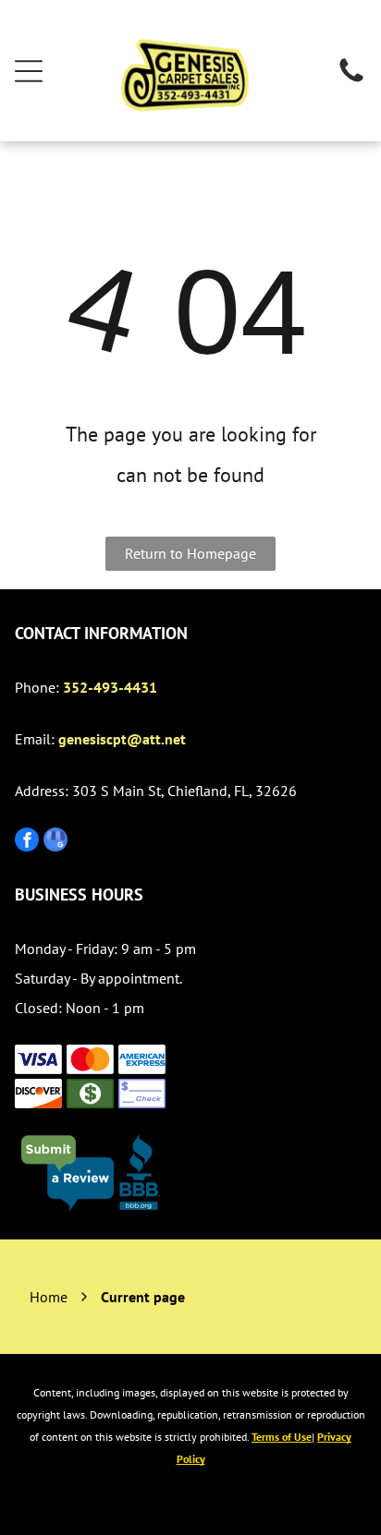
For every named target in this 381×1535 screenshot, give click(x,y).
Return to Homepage (190, 553)
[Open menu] (29, 71)
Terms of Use (282, 1437)
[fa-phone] (351, 80)
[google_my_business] (55, 842)
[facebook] (27, 842)
